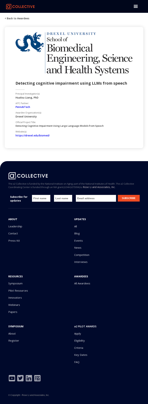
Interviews (81, 262)
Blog (77, 233)
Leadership (15, 226)
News (77, 247)
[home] (20, 6)
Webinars (14, 305)
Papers (12, 312)
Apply (77, 333)
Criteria (78, 348)
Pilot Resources (18, 290)
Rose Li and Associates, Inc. (99, 187)
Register (13, 340)
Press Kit (14, 240)
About (12, 333)
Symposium (15, 283)
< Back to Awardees (17, 18)
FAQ (76, 362)
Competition (81, 255)
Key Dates (80, 355)
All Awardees (82, 283)
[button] (135, 6)
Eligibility (79, 340)
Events (78, 240)
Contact (13, 233)
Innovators (15, 297)
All (75, 226)
